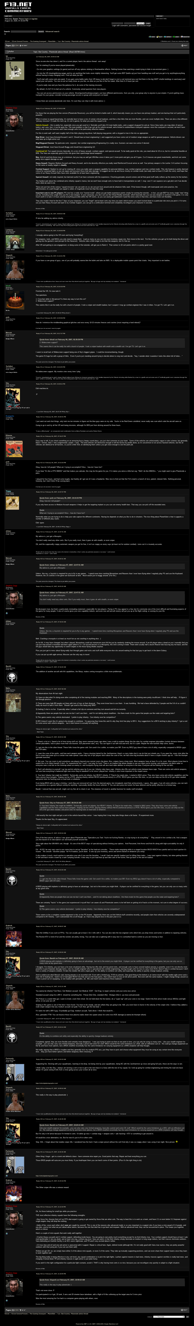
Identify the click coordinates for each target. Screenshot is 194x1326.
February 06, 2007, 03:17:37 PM (50, 333)
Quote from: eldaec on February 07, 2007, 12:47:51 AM (62, 565)
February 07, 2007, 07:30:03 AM (51, 622)
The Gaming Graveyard (38, 41)
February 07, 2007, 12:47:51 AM (51, 532)
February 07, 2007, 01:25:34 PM (51, 1181)
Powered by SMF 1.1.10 (83, 1324)
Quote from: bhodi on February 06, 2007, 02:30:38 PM (61, 340)
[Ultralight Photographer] (7, 1084)
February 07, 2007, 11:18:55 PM (51, 1274)
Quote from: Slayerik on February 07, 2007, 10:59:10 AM (62, 1280)
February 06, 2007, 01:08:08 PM (50, 230)
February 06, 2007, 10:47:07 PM (51, 492)
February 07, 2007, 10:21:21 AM (51, 986)
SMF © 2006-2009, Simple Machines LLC (105, 1324)
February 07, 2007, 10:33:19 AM (51, 1059)
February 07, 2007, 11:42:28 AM (51, 1119)
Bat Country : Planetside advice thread (75, 41)
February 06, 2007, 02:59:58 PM (50, 318)
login (27, 19)
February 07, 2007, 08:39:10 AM (51, 737)
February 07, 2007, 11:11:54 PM (51, 1207)
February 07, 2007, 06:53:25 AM (51, 586)
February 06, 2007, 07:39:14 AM (50, 108)
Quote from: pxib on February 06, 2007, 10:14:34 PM (61, 498)
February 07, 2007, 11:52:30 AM (51, 1152)
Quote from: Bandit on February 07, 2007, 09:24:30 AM (62, 958)
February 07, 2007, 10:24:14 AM (51, 1027)
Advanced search (52, 31)
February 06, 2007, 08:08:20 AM (50, 213)
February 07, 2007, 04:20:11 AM (51, 558)
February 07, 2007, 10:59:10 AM (51, 1088)
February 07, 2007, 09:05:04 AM (51, 833)
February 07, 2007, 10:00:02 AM (51, 952)
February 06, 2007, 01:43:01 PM (50, 256)
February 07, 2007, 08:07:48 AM (51, 689)
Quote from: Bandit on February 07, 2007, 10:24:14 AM (62, 1125)
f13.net (7, 41)
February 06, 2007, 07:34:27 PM (51, 436)
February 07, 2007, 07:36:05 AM (51, 667)
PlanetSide (52, 41)
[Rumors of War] (7, 136)
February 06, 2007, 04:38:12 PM (50, 384)
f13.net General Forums (20, 41)
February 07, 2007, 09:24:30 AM (51, 870)
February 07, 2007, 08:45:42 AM (51, 796)
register (34, 19)
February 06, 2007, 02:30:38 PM (50, 286)
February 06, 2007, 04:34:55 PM (50, 367)
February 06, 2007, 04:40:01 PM (51, 417)
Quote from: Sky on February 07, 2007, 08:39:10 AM (60, 803)
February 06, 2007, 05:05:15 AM (47, 56)
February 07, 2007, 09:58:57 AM (51, 926)
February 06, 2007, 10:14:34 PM (51, 462)
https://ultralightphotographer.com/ (47, 1083)
